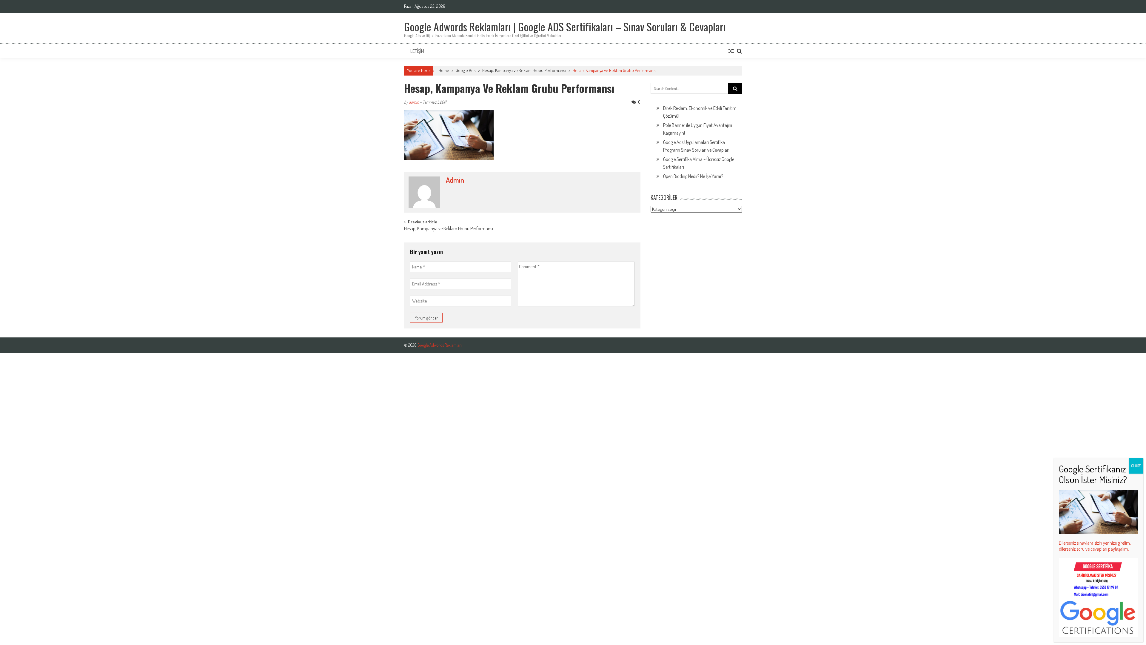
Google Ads (466, 70)
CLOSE (1136, 465)
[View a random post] (731, 51)
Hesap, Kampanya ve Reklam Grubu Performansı (524, 70)
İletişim (416, 51)
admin (414, 102)
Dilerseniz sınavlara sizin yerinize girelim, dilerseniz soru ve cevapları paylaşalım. (1095, 546)
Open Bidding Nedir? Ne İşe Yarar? (693, 176)
